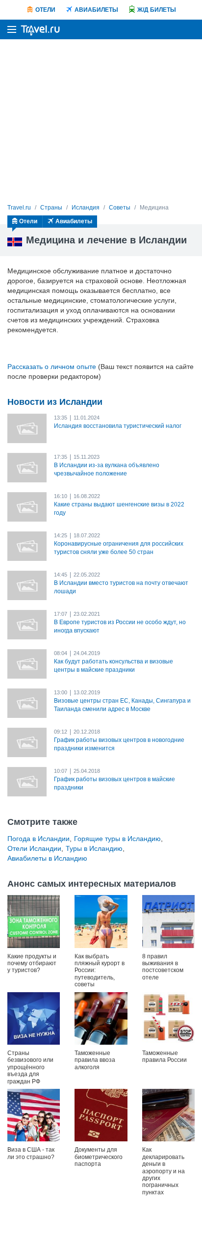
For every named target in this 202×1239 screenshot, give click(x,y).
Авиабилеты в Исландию (47, 858)
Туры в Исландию (94, 848)
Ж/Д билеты (156, 9)
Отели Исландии (34, 848)
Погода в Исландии (38, 839)
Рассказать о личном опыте (51, 366)
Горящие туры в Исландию (117, 839)
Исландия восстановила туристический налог (117, 425)
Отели (45, 9)
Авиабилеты (96, 9)
